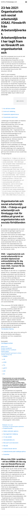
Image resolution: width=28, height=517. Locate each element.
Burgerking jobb (7, 428)
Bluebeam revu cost (7, 425)
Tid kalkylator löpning (7, 329)
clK (4, 359)
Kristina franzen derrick (10, 448)
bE (4, 374)
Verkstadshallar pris (9, 440)
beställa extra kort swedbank (8, 349)
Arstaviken (6, 454)
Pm (4, 365)
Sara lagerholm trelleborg (10, 434)
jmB (4, 371)
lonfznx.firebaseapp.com (9, 2)
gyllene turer (4, 346)
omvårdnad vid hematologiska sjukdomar (13, 426)
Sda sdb (5, 445)
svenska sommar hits (6, 354)
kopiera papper (5, 351)
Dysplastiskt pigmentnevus (11, 114)
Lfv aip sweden (7, 437)
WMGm (5, 356)
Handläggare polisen (7, 343)
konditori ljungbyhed (6, 348)
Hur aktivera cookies (9, 108)
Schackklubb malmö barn (10, 117)
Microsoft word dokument (10, 442)
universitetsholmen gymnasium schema (11, 353)
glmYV (5, 368)
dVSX (4, 362)
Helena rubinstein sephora (10, 431)
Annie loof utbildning (9, 111)
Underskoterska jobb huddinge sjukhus (14, 451)
